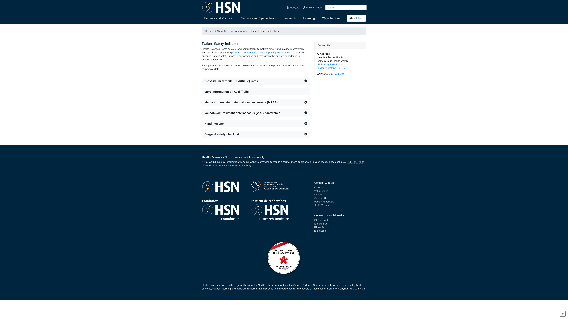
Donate (318, 194)
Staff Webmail (322, 205)
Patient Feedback (324, 201)
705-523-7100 (337, 73)
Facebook (323, 220)
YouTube (322, 227)
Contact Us (320, 198)
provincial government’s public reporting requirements (261, 52)
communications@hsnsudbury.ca (236, 165)
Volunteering (321, 190)
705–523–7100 (355, 161)
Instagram (322, 223)
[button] (219, 18)
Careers (318, 187)
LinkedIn (321, 230)
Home (210, 31)
